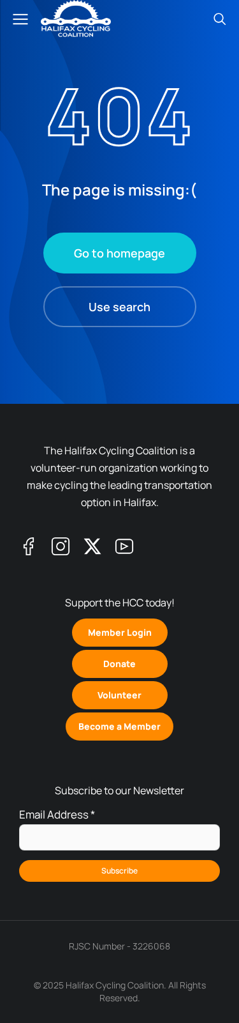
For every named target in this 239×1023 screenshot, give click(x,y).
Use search (119, 306)
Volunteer (119, 695)
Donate (119, 664)
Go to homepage (119, 253)
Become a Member (119, 726)
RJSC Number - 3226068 (119, 946)
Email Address (57, 814)
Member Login (120, 632)
